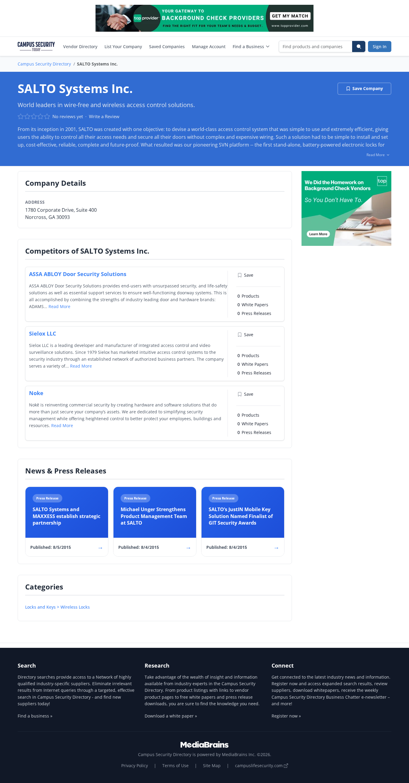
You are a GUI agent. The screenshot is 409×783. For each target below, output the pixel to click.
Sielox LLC (42, 333)
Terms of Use (175, 765)
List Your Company (123, 46)
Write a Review (104, 116)
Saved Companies (167, 46)
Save (248, 275)
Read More (59, 306)
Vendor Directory (80, 46)
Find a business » (35, 716)
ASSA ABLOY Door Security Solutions (77, 274)
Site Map (212, 765)
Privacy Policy (134, 765)
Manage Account (208, 46)
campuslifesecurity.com (259, 765)
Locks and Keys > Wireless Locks (57, 607)
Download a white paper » (171, 716)
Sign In (380, 46)
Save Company (367, 88)
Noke (36, 393)
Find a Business (248, 46)
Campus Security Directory (44, 64)
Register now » (286, 716)
